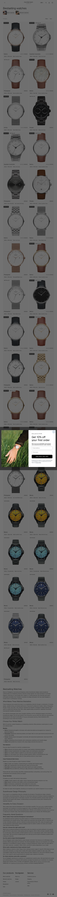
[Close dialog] (54, 432)
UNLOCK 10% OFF (42, 456)
